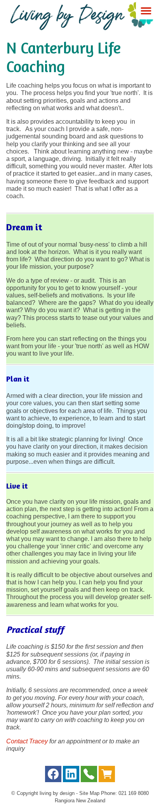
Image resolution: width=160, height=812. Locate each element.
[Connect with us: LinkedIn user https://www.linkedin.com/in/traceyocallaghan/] (71, 775)
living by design (57, 793)
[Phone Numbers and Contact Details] (89, 775)
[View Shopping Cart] (107, 775)
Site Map (89, 793)
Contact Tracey (27, 741)
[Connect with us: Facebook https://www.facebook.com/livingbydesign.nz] (53, 775)
